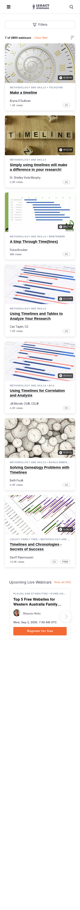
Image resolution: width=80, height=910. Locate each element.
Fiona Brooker (19, 250)
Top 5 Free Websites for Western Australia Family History (35, 602)
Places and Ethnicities (30, 593)
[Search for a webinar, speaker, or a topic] (71, 7)
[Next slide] (65, 616)
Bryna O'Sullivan (20, 101)
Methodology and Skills (28, 87)
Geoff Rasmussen (21, 557)
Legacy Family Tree (24, 539)
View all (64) (62, 582)
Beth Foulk (16, 480)
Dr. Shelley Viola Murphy (25, 177)
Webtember (57, 236)
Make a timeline (23, 93)
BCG (52, 385)
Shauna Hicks (32, 613)
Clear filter (41, 37)
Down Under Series (58, 593)
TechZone (56, 87)
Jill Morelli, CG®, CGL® (24, 403)
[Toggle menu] (8, 6)
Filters (42, 24)
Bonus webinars (59, 462)
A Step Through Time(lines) (34, 242)
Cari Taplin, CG (19, 326)
